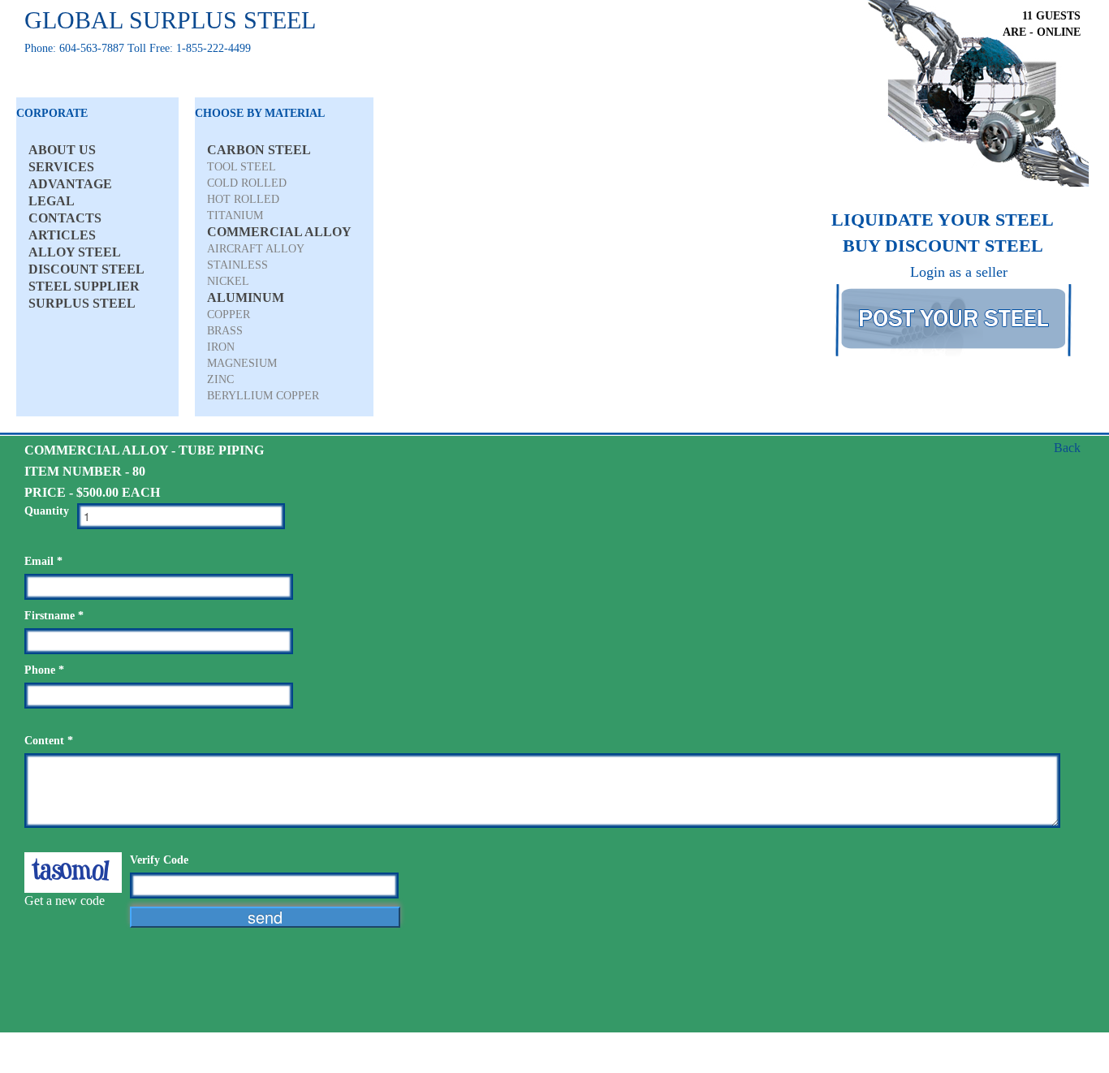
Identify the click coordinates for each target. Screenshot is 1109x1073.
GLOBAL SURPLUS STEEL (170, 19)
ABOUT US (62, 150)
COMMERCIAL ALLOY (279, 232)
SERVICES (61, 167)
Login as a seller (959, 272)
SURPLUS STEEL (82, 303)
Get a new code (64, 900)
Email (43, 561)
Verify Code (159, 860)
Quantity (46, 511)
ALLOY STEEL (74, 252)
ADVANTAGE (70, 184)
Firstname (54, 616)
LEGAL (51, 201)
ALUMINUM (245, 297)
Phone (44, 670)
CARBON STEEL (259, 150)
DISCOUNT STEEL (86, 269)
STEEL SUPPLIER (84, 286)
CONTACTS (64, 218)
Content (48, 741)
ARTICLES (62, 235)
